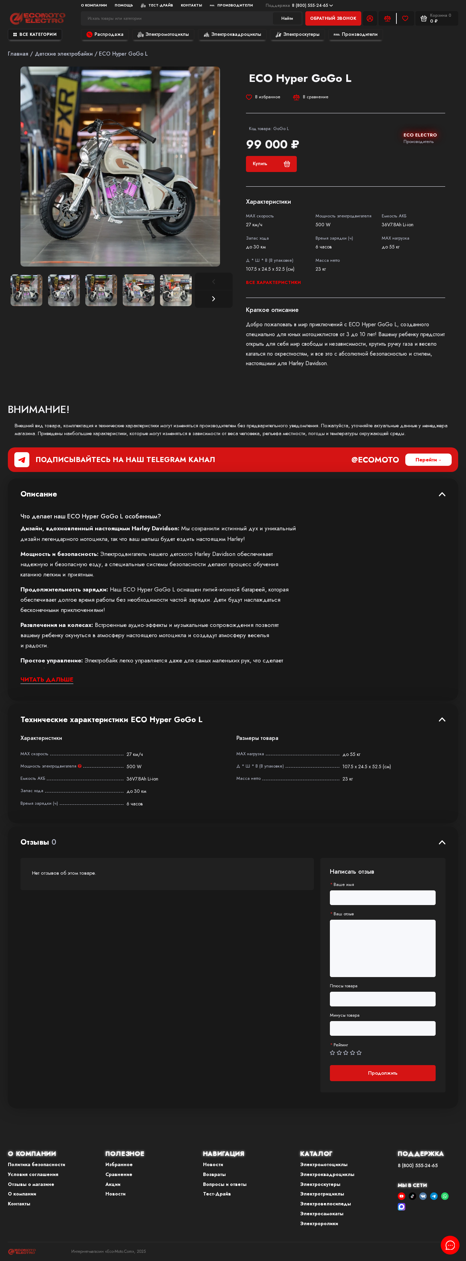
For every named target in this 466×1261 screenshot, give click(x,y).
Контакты (191, 5)
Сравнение (118, 1174)
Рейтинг (341, 1045)
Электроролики (319, 1223)
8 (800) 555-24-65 (297, 5)
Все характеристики (273, 282)
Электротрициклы (322, 1193)
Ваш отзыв (344, 914)
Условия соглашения (33, 1174)
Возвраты (214, 1174)
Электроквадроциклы (236, 34)
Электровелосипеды (325, 1203)
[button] (214, 298)
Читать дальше (46, 679)
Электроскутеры (301, 34)
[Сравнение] (387, 18)
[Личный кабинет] (370, 18)
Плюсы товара (344, 986)
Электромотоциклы (167, 34)
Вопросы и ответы (225, 1184)
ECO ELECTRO (420, 135)
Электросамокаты (322, 1213)
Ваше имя (344, 884)
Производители (234, 5)
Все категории (38, 34)
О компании (22, 1193)
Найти (287, 18)
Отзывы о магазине (31, 1184)
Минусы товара (345, 1015)
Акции (112, 1184)
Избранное (119, 1164)
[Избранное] (405, 18)
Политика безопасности (36, 1164)
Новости (115, 1193)
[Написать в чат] (450, 1245)
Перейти (426, 459)
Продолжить (382, 1073)
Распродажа (108, 34)
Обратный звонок (333, 18)
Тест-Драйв (160, 5)
